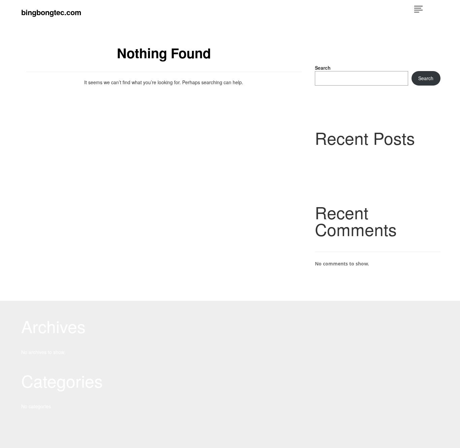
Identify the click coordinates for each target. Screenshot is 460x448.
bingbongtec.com (51, 12)
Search (323, 67)
